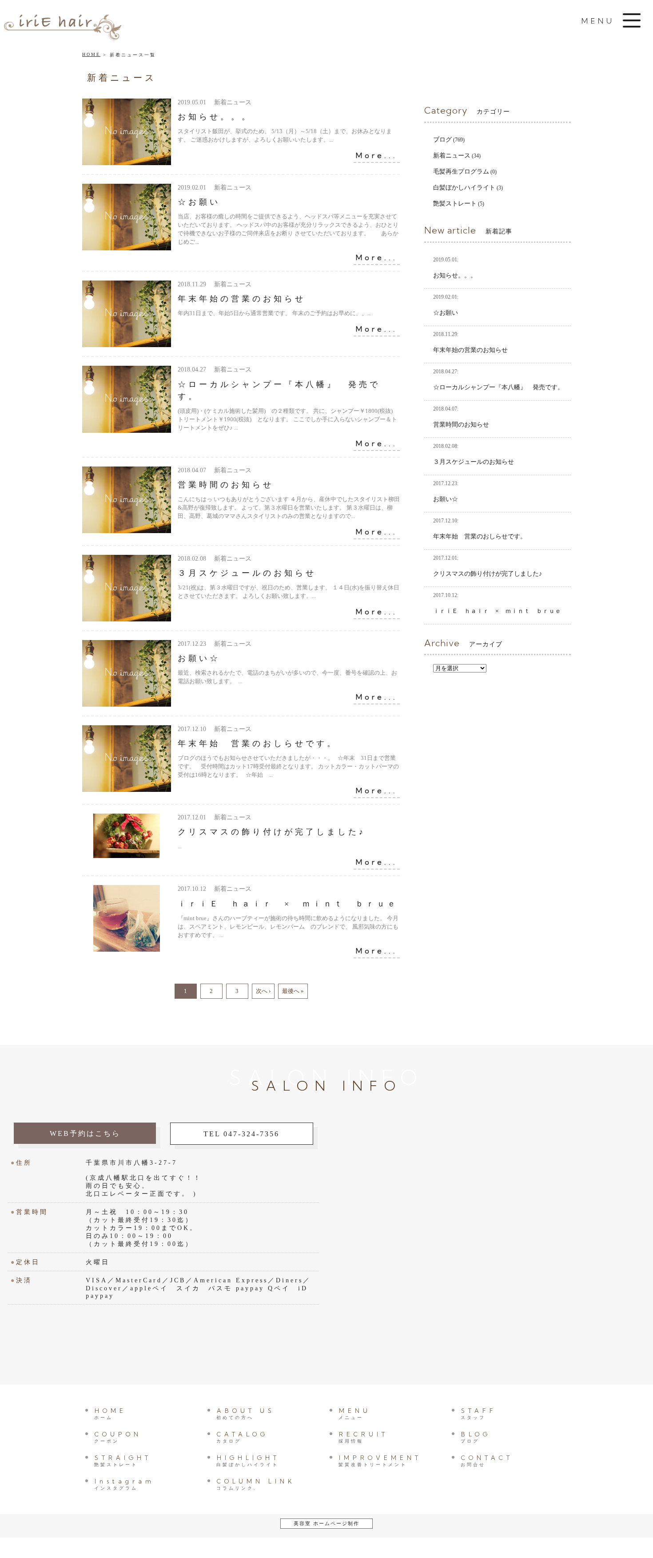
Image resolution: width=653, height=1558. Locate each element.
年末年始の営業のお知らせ (242, 298)
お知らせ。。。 (215, 116)
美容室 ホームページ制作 (326, 1523)
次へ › (263, 991)
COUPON (118, 1437)
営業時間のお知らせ (226, 484)
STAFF (479, 1413)
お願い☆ (199, 658)
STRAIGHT (122, 1460)
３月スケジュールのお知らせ (247, 573)
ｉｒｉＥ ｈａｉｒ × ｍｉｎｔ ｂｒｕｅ (288, 903)
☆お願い (199, 202)
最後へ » (293, 991)
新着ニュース (451, 155)
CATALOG (242, 1437)
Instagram (124, 1484)
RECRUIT (363, 1437)
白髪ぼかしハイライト (464, 187)
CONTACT (487, 1460)
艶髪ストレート (455, 203)
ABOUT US (245, 1413)
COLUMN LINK (255, 1484)
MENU (354, 1413)
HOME (91, 54)
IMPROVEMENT (380, 1460)
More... (377, 155)
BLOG (476, 1437)
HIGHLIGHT (248, 1460)
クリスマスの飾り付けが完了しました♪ (272, 831)
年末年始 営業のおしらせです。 (258, 743)
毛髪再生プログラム (461, 171)
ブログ (442, 139)
